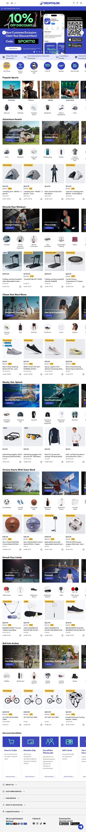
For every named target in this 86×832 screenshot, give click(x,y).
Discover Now (10, 776)
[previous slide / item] (4, 33)
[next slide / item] (81, 33)
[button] (39, 51)
